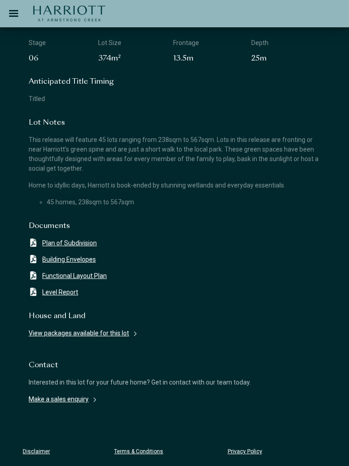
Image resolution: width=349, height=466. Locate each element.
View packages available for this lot (79, 333)
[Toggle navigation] (13, 13)
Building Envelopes (69, 259)
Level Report (60, 292)
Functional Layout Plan (74, 275)
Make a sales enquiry (59, 399)
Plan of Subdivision (69, 243)
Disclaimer (36, 451)
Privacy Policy (245, 451)
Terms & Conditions (138, 451)
